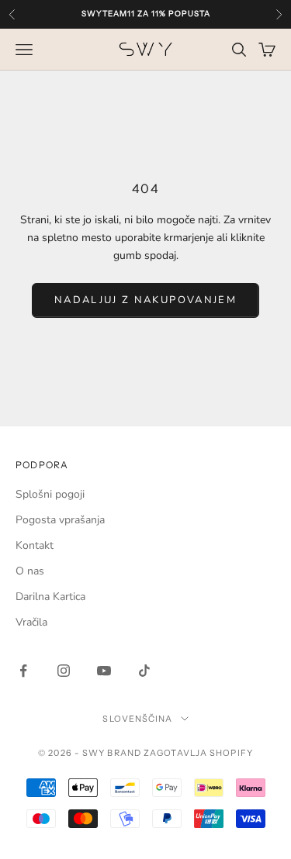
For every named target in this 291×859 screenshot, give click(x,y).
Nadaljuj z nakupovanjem (145, 300)
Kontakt (35, 545)
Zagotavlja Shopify (198, 752)
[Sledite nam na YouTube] (104, 670)
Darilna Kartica (50, 596)
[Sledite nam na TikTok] (144, 670)
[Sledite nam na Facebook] (23, 670)
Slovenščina (137, 718)
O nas (30, 571)
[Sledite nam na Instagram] (63, 670)
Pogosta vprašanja (60, 519)
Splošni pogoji (50, 494)
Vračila (31, 622)
